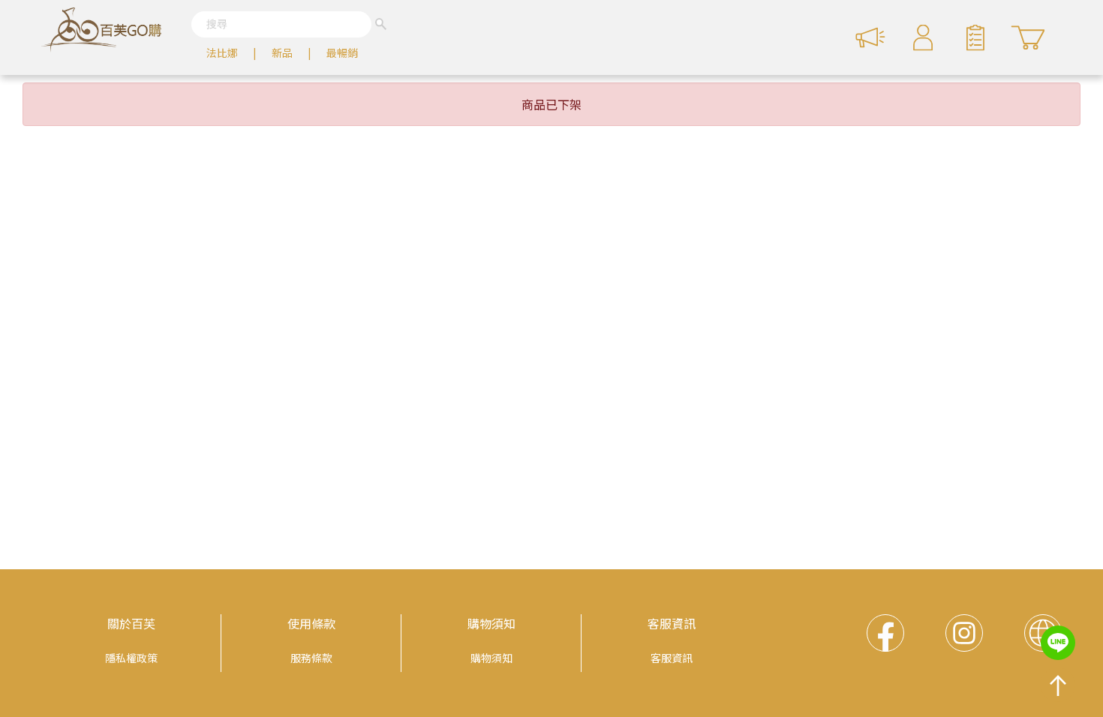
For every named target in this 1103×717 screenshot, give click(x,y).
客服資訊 (672, 623)
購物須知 (491, 623)
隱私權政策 (131, 657)
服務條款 (311, 657)
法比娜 (222, 52)
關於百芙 (131, 623)
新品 (282, 52)
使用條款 (311, 623)
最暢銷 (342, 52)
